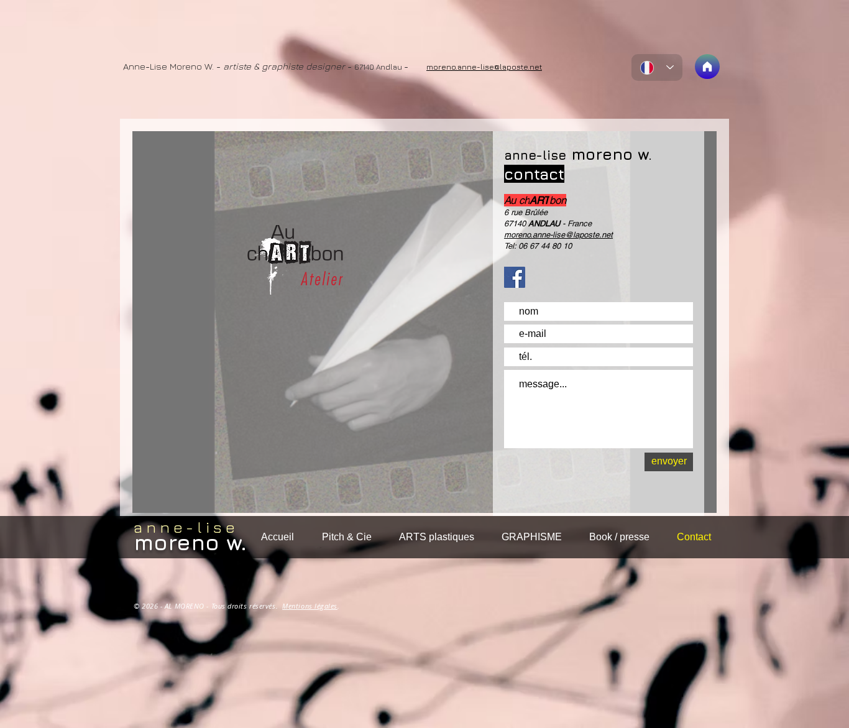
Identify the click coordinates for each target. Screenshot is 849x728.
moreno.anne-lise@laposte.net (558, 234)
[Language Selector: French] (656, 67)
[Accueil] (707, 66)
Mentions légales (309, 606)
